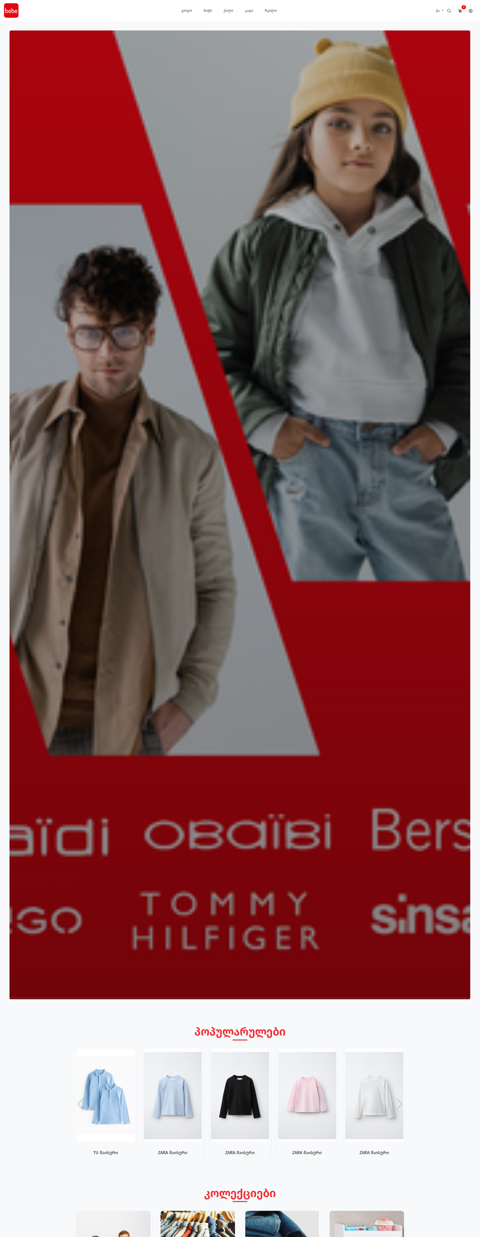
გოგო (187, 10)
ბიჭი (208, 10)
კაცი (249, 10)
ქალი (228, 10)
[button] (399, 1104)
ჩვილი (271, 10)
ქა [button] (438, 10)
